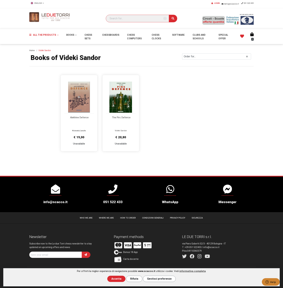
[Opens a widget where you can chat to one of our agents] (271, 282)
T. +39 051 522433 (191, 247)
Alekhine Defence (79, 117)
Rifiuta (134, 278)
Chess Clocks (156, 37)
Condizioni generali (153, 218)
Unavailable (79, 143)
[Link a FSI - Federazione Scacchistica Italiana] (232, 20)
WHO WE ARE (86, 218)
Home (32, 50)
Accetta (116, 278)
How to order (128, 218)
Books (70, 35)
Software (178, 35)
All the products (45, 35)
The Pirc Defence (121, 117)
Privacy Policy (177, 218)
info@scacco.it (232, 4)
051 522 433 (249, 3)
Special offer (223, 37)
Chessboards (110, 35)
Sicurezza (197, 218)
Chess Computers (134, 37)
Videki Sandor (121, 131)
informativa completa (192, 271)
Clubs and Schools (199, 37)
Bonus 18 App (130, 252)
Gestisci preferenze (159, 278)
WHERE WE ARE (106, 218)
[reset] (165, 18)
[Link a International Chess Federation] (247, 20)
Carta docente (131, 259)
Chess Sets (88, 37)
